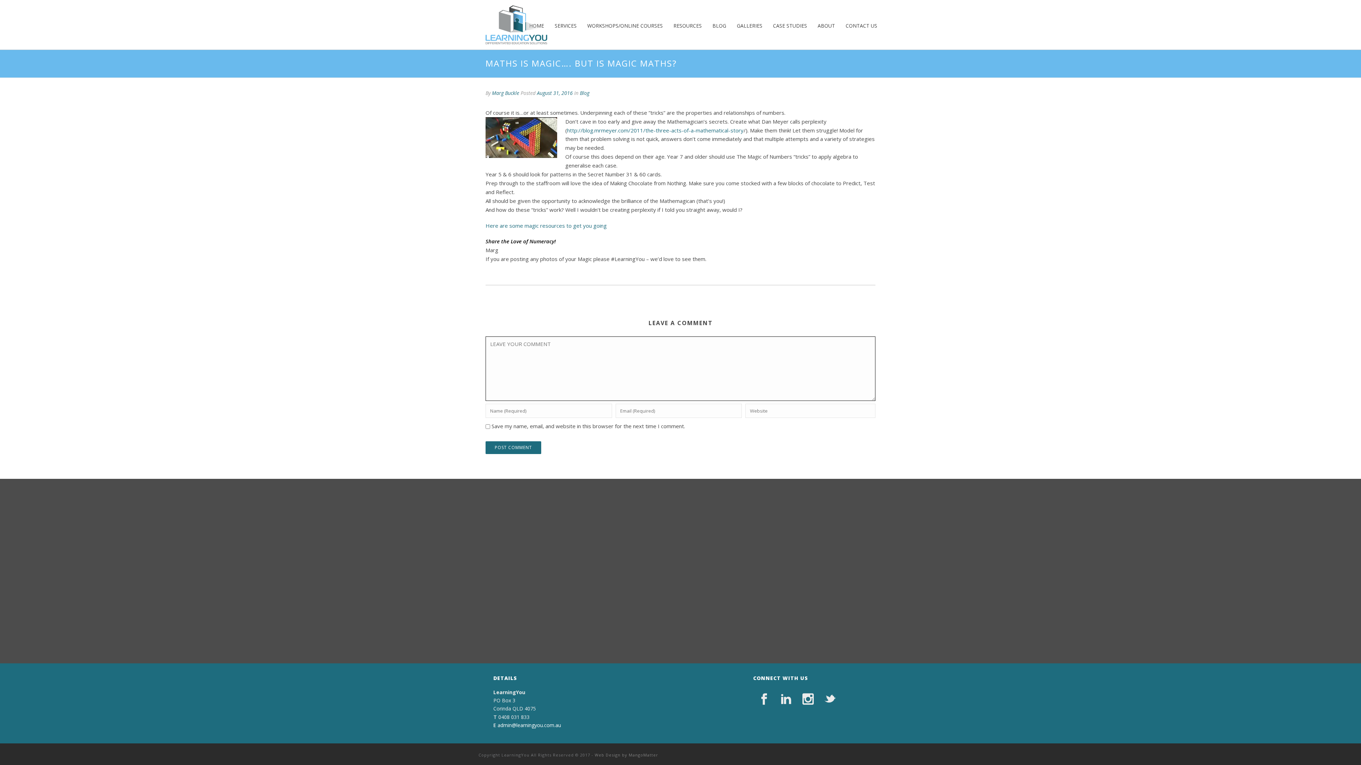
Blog (719, 25)
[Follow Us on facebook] (764, 699)
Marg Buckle (505, 93)
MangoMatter (643, 755)
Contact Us (861, 25)
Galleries (749, 25)
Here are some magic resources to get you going (546, 225)
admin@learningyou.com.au (529, 725)
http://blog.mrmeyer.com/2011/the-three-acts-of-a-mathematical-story (655, 130)
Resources (687, 25)
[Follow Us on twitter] (830, 699)
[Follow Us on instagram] (808, 699)
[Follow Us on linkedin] (786, 699)
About (826, 25)
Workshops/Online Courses (625, 25)
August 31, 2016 (555, 93)
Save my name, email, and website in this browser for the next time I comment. (588, 426)
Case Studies (790, 25)
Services (566, 25)
